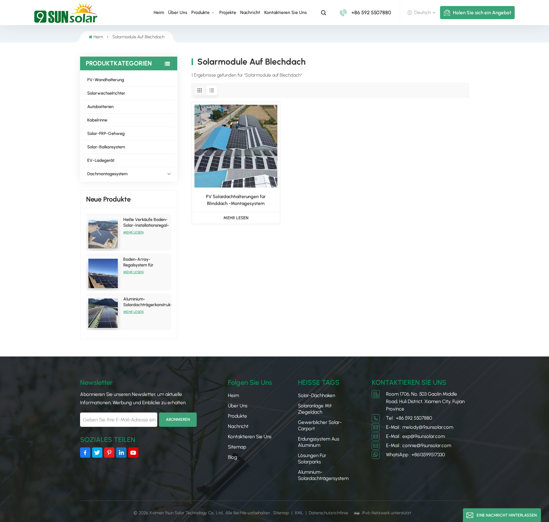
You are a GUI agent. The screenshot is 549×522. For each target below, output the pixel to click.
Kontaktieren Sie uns (285, 12)
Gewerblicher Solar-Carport (320, 425)
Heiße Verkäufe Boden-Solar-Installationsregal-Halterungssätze (146, 222)
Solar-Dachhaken (316, 395)
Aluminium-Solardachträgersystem (323, 475)
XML (299, 512)
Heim (159, 12)
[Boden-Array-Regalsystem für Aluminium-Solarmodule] (103, 273)
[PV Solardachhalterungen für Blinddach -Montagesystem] (235, 146)
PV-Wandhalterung (105, 79)
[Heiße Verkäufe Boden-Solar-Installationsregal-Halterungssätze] (103, 234)
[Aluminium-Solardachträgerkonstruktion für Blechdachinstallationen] (103, 313)
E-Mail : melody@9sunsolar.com (419, 427)
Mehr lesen (133, 232)
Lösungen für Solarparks (312, 459)
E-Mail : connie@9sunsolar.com (418, 445)
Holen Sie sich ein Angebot (482, 12)
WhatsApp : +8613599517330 (415, 454)
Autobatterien (100, 106)
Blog (232, 457)
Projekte (227, 12)
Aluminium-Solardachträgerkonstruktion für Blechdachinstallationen (147, 302)
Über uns (177, 12)
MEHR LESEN (235, 217)
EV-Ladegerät (100, 160)
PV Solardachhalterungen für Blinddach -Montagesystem (236, 200)
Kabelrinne (97, 120)
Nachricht (250, 12)
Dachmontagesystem (107, 173)
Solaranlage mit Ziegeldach (315, 409)
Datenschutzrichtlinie (328, 512)
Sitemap (237, 447)
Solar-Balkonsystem (106, 147)
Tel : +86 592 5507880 (409, 418)
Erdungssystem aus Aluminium (318, 442)
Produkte (201, 12)
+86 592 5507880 (371, 12)
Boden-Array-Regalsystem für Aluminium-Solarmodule (146, 262)
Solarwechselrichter (106, 93)
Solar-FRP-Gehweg (106, 133)
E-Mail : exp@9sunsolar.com (415, 436)
